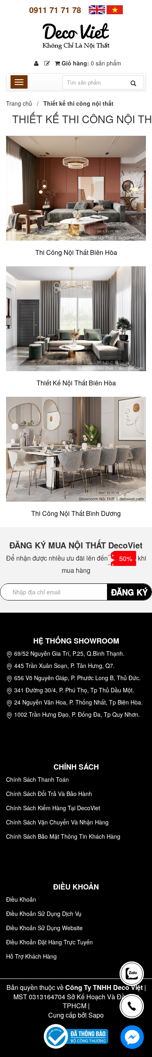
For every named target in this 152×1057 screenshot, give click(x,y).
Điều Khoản (21, 899)
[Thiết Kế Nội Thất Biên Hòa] (76, 318)
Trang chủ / (24, 103)
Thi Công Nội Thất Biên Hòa (76, 252)
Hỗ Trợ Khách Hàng (31, 956)
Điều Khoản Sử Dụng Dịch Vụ (43, 913)
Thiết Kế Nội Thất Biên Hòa (76, 382)
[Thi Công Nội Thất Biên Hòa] (76, 187)
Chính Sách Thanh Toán (37, 779)
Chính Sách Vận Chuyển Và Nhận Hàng (57, 822)
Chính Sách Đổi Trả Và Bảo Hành (49, 793)
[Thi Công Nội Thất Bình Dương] (76, 448)
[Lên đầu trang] (133, 945)
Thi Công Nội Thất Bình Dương (76, 513)
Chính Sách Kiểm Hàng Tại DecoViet (53, 808)
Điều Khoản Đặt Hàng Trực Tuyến (49, 942)
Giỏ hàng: (90, 63)
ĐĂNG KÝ (129, 592)
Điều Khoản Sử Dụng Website (44, 928)
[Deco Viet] (97, 9)
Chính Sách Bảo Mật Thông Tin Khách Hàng (63, 836)
